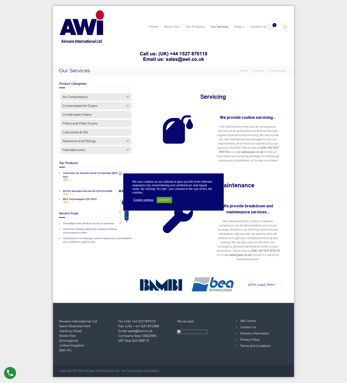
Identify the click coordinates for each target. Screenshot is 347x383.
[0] (271, 27)
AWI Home (248, 321)
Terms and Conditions (255, 346)
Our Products (195, 27)
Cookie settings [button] (143, 200)
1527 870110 (271, 250)
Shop (238, 27)
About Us (170, 27)
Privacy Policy (250, 339)
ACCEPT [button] (164, 200)
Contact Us (258, 27)
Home (153, 27)
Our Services (219, 27)
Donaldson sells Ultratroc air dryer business (88, 223)
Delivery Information (254, 333)
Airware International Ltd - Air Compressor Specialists (122, 371)
